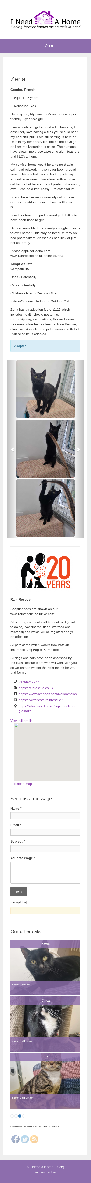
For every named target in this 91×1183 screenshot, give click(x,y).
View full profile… (23, 721)
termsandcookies (45, 1172)
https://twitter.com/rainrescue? (41, 700)
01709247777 (29, 682)
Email (15, 825)
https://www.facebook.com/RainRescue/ (48, 694)
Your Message (22, 858)
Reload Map (23, 784)
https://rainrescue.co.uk (36, 688)
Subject (17, 841)
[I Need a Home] (45, 19)
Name (15, 808)
